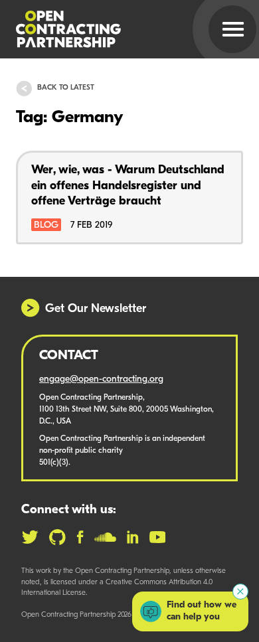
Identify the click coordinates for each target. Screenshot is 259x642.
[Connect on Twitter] (30, 537)
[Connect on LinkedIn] (133, 537)
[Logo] (113, 29)
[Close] (240, 592)
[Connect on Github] (57, 537)
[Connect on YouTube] (157, 537)
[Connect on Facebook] (80, 537)
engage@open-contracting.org (101, 379)
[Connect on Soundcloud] (105, 537)
